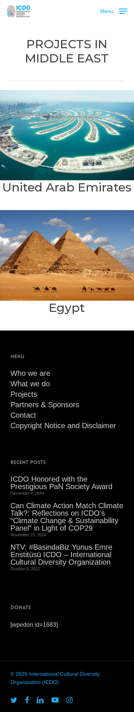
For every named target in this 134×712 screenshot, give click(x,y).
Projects (23, 394)
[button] (113, 10)
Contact (23, 415)
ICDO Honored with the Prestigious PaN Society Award (61, 482)
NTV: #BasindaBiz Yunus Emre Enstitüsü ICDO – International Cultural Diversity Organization (61, 554)
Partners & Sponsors (44, 404)
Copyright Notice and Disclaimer (63, 425)
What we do (30, 383)
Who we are (30, 373)
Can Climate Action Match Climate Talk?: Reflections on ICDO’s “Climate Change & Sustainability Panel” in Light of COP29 (66, 517)
